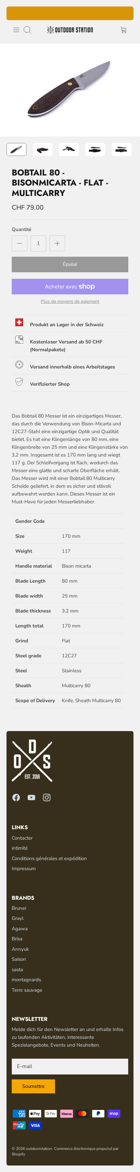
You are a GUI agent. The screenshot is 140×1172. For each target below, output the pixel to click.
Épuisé (70, 264)
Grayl (17, 918)
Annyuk (20, 949)
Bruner (19, 908)
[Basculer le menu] (16, 30)
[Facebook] (16, 798)
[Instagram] (46, 798)
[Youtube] (31, 798)
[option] (70, 90)
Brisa (17, 938)
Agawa (20, 928)
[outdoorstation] (70, 29)
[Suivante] (125, 13)
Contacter (22, 838)
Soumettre (33, 1086)
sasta (17, 969)
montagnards (26, 979)
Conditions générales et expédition (49, 858)
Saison (19, 959)
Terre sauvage (27, 990)
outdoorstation (39, 1148)
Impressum (24, 868)
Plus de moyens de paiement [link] (70, 301)
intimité (20, 848)
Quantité (21, 229)
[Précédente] (15, 13)
